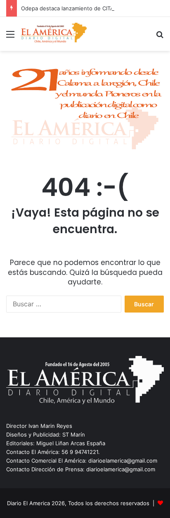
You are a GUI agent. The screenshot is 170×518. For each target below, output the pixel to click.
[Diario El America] (54, 34)
